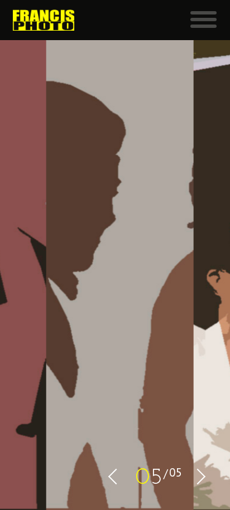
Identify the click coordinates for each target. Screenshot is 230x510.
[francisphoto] (43, 20)
